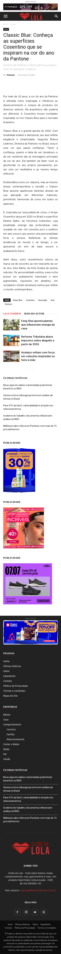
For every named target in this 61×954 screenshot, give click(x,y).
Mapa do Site (10, 695)
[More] (51, 82)
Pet (5, 754)
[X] (21, 82)
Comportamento (12, 724)
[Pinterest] (29, 82)
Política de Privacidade (15, 685)
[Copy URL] (6, 82)
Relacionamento (15, 739)
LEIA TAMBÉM (12, 313)
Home (6, 661)
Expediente (9, 676)
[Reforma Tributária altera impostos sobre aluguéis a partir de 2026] (11, 340)
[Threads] (44, 912)
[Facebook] (14, 82)
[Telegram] (44, 82)
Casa (13, 24)
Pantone (8, 304)
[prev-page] (27, 368)
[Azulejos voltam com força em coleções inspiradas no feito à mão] (11, 356)
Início (5, 24)
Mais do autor (34, 313)
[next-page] (33, 368)
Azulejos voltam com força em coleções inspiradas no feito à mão (38, 356)
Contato (7, 680)
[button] (5, 16)
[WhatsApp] (36, 82)
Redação (11, 75)
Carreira (11, 729)
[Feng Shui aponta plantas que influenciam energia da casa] (11, 324)
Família (10, 734)
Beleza (6, 714)
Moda (6, 749)
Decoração (42, 300)
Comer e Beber (11, 744)
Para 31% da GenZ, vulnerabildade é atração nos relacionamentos (28, 407)
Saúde (6, 759)
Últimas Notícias (12, 666)
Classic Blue (17, 300)
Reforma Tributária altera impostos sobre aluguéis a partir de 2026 (37, 340)
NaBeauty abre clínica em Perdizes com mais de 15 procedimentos (30, 428)
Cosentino (30, 300)
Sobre (6, 671)
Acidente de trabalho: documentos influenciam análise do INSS (27, 417)
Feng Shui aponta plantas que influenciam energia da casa (38, 324)
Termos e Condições (14, 690)
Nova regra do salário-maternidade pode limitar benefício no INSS (27, 387)
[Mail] (35, 912)
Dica (52, 300)
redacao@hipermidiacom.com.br (38, 890)
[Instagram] (26, 912)
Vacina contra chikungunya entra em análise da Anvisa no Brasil (28, 397)
